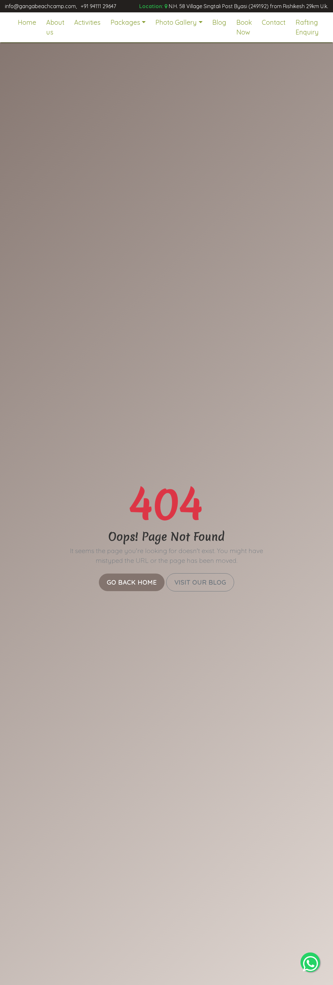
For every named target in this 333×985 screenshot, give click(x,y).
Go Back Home (132, 582)
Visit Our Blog (200, 582)
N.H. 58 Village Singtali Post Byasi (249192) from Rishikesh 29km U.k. (248, 6)
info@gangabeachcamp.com (40, 6)
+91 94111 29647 (98, 6)
